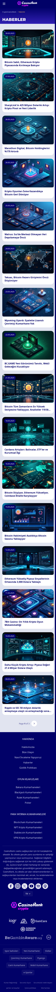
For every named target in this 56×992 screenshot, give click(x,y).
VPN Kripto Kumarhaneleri (28, 837)
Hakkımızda (28, 747)
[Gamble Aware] (24, 937)
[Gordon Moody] (28, 929)
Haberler (28, 762)
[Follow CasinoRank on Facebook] (11, 886)
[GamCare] (39, 921)
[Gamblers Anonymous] (23, 921)
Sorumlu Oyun (25, 983)
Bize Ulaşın (28, 752)
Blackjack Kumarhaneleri (28, 792)
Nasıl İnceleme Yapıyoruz (28, 757)
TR (26, 893)
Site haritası (45, 988)
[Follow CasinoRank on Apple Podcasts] (45, 886)
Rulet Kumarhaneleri (28, 797)
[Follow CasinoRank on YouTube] (31, 886)
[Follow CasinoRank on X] (24, 886)
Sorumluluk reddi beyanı (43, 983)
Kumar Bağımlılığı (10, 983)
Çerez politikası (30, 988)
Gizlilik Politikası (28, 767)
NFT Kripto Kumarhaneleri (28, 827)
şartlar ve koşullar (13, 988)
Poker (28, 802)
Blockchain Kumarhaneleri (28, 822)
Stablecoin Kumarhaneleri (28, 832)
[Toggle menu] (4, 4)
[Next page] (34, 723)
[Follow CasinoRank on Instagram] (18, 886)
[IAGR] (13, 921)
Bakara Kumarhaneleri (28, 787)
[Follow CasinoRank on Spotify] (38, 886)
